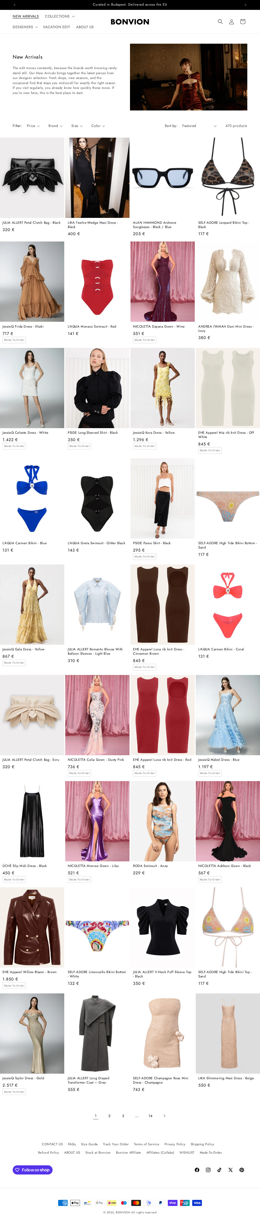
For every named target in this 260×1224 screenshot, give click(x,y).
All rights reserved (143, 1212)
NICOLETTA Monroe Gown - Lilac (93, 866)
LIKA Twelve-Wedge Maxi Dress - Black (93, 225)
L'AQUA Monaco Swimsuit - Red (92, 327)
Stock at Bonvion (98, 1152)
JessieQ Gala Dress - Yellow (23, 649)
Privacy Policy (175, 1144)
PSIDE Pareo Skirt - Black (152, 543)
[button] (59, 16)
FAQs (72, 1144)
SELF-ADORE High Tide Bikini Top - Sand (225, 974)
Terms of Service (146, 1144)
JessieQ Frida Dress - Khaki (23, 327)
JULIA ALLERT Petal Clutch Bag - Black (31, 223)
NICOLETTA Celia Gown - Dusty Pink (96, 760)
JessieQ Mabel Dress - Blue (219, 760)
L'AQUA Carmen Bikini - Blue (25, 543)
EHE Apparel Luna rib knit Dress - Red (162, 760)
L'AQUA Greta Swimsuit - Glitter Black (96, 543)
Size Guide (89, 1144)
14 (150, 1115)
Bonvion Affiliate (128, 1152)
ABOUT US (72, 1152)
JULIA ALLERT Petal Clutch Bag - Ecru (31, 760)
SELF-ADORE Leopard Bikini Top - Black (224, 225)
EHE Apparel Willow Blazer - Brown (30, 972)
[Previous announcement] (14, 5)
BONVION (123, 1212)
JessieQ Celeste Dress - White (25, 433)
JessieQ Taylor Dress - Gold (23, 1078)
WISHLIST (187, 1152)
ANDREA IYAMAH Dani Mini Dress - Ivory (226, 329)
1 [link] (96, 1116)
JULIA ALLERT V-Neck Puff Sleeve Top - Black (162, 974)
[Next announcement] (245, 5)
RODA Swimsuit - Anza (150, 866)
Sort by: (171, 125)
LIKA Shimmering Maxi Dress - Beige (226, 1078)
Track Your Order (116, 1144)
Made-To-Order (211, 1152)
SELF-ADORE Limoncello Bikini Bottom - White (97, 974)
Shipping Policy (202, 1144)
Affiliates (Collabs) (160, 1152)
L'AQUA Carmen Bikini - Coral (221, 649)
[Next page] (164, 1115)
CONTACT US (52, 1144)
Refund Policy (48, 1152)
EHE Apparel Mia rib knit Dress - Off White (226, 435)
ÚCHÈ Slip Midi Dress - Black (25, 866)
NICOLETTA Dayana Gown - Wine (159, 327)
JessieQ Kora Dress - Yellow (154, 433)
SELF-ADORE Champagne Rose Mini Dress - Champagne (160, 1080)
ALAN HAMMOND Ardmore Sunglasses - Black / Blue (154, 225)
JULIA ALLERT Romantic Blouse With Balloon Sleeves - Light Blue (95, 651)
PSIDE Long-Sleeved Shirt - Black (93, 433)
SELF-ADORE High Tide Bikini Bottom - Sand (227, 545)
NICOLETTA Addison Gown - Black (224, 866)
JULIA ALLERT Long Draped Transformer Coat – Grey (88, 1080)
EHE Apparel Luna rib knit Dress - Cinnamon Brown (158, 651)
